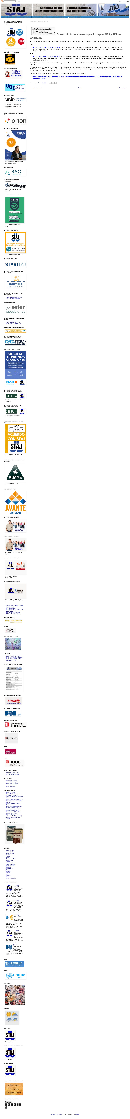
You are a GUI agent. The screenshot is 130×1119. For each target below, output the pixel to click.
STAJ (39, 82)
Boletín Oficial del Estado (12, 794)
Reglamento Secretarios (12, 783)
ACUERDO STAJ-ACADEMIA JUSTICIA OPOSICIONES (13, 298)
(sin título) (16, 885)
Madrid (8, 872)
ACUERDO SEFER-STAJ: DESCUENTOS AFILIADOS (13, 322)
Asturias (8, 856)
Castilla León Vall (10, 865)
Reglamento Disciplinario (12, 782)
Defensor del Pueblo (11, 813)
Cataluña (8, 867)
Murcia (8, 874)
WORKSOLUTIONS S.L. (57, 1114)
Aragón (8, 854)
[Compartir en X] (53, 83)
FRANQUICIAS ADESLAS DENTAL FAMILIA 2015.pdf (13, 613)
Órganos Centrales (11, 878)
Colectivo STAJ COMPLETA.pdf (14, 605)
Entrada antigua (122, 87)
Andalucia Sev (10, 853)
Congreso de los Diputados (13, 810)
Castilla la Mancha (11, 863)
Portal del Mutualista (11, 792)
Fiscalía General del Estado (13, 811)
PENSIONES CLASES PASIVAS (14, 657)
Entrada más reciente (36, 87)
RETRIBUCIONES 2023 (12, 774)
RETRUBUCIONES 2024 (12, 773)
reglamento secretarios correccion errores (12, 785)
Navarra (8, 875)
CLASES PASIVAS (11, 660)
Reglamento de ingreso (12, 780)
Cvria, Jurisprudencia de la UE (14, 806)
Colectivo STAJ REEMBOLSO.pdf (11, 607)
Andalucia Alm (10, 850)
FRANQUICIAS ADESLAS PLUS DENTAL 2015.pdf (14, 610)
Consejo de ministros (11, 809)
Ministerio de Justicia (11, 795)
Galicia (8, 870)
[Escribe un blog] (51, 83)
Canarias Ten (9, 860)
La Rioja (8, 871)
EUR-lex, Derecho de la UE (13, 807)
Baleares (8, 857)
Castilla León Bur (10, 864)
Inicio (79, 87)
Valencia (8, 876)
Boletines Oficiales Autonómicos (14, 799)
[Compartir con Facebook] (55, 83)
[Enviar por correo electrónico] (50, 83)
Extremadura (9, 868)
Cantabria (8, 861)
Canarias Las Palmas (11, 859)
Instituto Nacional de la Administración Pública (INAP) (14, 815)
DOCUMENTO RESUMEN (13, 656)
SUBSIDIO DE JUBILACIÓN (13, 659)
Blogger (77, 1114)
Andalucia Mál (10, 852)
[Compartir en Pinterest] (56, 83)
